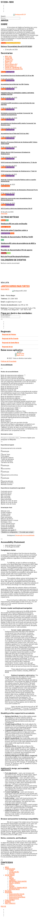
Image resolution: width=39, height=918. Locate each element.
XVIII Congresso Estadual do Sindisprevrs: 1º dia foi (19, 171)
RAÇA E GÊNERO (14, 883)
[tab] (19, 334)
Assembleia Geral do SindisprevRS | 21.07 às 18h (17, 75)
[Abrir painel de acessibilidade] (1, 860)
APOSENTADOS (14, 889)
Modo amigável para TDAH (10, 408)
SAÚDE (11, 878)
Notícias (3, 253)
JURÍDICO (12, 880)
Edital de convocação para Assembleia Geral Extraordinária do (16, 199)
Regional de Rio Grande (10, 338)
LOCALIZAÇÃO (14, 872)
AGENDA (8, 902)
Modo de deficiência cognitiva (10, 396)
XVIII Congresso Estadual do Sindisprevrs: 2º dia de (19, 162)
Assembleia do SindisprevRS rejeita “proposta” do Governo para (18, 124)
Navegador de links (7, 528)
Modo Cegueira (6, 419)
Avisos (8, 186)
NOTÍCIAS (8, 891)
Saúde (8, 253)
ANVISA (11, 886)
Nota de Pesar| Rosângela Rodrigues (15, 256)
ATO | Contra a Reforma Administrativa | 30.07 (16, 208)
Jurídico (8, 227)
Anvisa (3, 43)
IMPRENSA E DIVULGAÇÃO (18, 881)
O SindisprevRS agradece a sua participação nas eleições (18, 103)
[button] (1, 441)
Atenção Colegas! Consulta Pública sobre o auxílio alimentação (18, 180)
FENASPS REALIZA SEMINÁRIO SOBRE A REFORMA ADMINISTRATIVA (17, 93)
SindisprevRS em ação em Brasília (14, 224)
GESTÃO (12, 873)
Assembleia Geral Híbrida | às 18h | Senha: (15, 84)
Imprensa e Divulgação (13, 43)
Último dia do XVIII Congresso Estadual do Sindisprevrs (15, 153)
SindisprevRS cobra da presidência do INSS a (18, 243)
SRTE (11, 884)
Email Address (6, 315)
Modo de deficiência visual (9, 387)
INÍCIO (7, 867)
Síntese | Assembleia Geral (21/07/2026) (16, 46)
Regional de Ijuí (7, 347)
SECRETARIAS (10, 875)
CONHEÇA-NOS (10, 869)
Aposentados (10, 72)
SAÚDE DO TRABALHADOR (18, 887)
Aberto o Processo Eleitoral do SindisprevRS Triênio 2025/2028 (19, 142)
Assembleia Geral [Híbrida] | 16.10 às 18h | (15, 133)
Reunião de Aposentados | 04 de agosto (16, 250)
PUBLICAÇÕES (10, 900)
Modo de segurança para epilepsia (12, 375)
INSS (7, 220)
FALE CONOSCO (10, 903)
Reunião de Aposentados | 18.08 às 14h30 (17, 237)
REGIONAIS (8, 892)
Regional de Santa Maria (10, 342)
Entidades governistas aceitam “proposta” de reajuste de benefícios (17, 113)
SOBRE (11, 870)
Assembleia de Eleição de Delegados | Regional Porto (19, 190)
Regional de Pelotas (9, 334)
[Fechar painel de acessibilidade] (1, 368)
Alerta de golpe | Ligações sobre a (14, 230)
